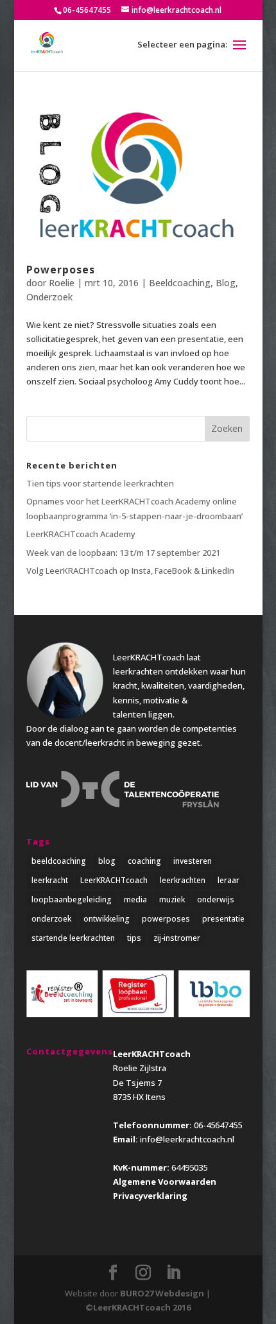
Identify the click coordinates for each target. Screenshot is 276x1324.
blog (107, 860)
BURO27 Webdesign (162, 1293)
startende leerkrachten (73, 938)
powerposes (166, 918)
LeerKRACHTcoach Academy (80, 534)
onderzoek (51, 918)
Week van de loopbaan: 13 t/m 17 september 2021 (123, 552)
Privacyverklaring (150, 1195)
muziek (172, 899)
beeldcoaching (58, 860)
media (135, 899)
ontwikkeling (106, 918)
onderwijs (215, 899)
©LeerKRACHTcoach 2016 (138, 1307)
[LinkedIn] (173, 1272)
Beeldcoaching (180, 283)
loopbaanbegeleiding (71, 899)
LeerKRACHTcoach (114, 880)
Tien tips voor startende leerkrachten (100, 483)
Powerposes (60, 269)
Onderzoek (49, 297)
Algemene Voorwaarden (164, 1181)
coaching (144, 860)
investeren (192, 860)
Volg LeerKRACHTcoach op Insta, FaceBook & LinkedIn (130, 570)
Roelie (61, 283)
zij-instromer (176, 938)
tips (134, 938)
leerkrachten (182, 880)
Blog (226, 283)
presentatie (223, 918)
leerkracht (49, 880)
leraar (228, 880)
